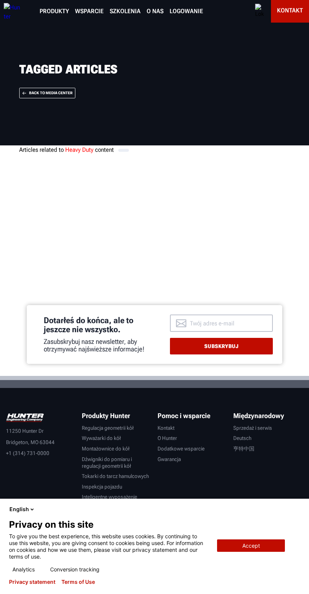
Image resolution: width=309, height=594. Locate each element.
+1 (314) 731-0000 (27, 453)
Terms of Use (78, 582)
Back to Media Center (51, 93)
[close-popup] (297, 509)
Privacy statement (32, 582)
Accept (251, 545)
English (19, 509)
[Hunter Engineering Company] (10, 11)
